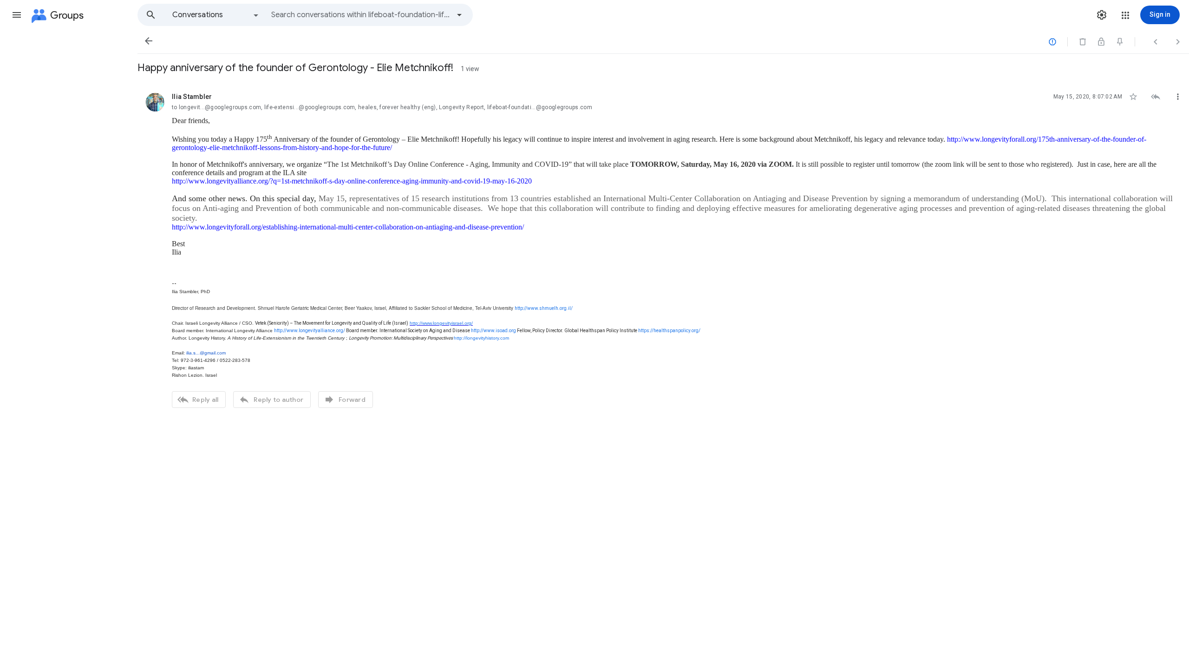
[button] (17, 15)
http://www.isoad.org (493, 330)
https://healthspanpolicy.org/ (669, 330)
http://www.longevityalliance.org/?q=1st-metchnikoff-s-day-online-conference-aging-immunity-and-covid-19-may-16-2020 (352, 181)
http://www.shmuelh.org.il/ (544, 308)
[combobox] (360, 15)
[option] (216, 15)
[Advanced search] (459, 15)
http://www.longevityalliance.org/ (309, 330)
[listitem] (663, 249)
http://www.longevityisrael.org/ (441, 323)
